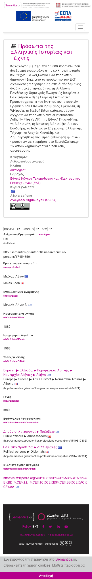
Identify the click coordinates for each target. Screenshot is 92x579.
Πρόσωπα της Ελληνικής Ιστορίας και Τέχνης (41, 51)
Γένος (11, 398)
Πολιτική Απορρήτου (32, 534)
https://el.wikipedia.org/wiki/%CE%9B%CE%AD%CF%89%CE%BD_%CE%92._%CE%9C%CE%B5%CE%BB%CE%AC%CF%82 (45, 482)
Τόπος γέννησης (14, 359)
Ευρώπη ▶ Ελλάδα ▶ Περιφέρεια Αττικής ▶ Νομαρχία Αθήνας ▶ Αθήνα (37, 372)
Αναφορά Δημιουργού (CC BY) (33, 200)
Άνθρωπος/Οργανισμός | (26, 234)
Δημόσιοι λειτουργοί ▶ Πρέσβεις (29, 431)
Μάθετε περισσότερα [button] (68, 565)
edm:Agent (17, 170)
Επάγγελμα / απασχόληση (21, 420)
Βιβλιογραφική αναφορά (21, 466)
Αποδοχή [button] (46, 575)
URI (9, 241)
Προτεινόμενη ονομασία (20, 265)
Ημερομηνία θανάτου (18, 337)
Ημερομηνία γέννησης (18, 315)
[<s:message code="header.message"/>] (26, 4)
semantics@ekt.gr (62, 534)
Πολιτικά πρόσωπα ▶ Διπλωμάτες (30, 447)
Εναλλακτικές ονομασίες (21, 293)
